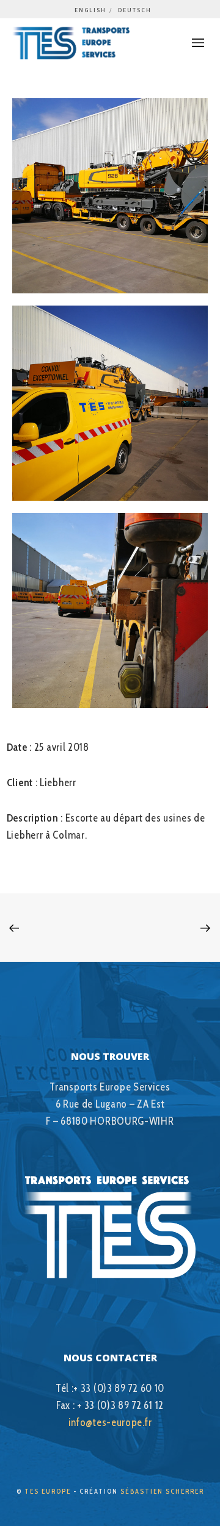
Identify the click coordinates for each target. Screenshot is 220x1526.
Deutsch (135, 10)
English (90, 10)
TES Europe (47, 1491)
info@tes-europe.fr (110, 1422)
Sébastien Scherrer (162, 1491)
